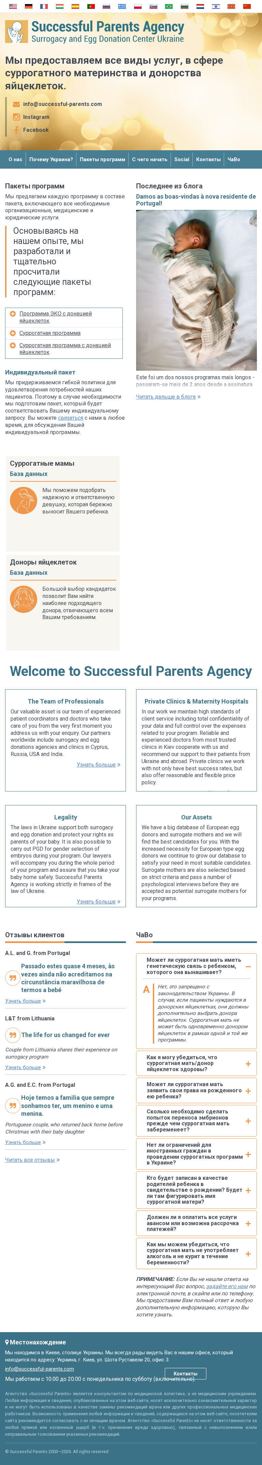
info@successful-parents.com (39, 1369)
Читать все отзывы (30, 1160)
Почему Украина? (51, 159)
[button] (63, 317)
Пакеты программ (102, 159)
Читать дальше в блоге (166, 397)
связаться (70, 418)
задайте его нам (227, 1286)
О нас (16, 159)
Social (181, 159)
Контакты (208, 159)
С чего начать (150, 159)
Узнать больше (96, 764)
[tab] (63, 317)
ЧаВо (234, 159)
